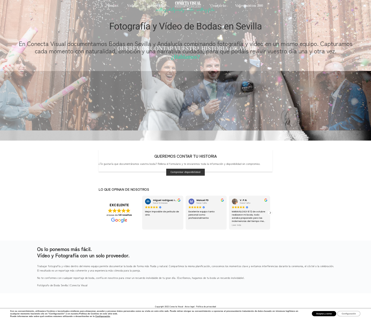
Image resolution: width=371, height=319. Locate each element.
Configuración (96, 316)
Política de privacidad (206, 306)
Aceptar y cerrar (325, 313)
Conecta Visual (176, 306)
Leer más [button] (193, 225)
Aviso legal (189, 306)
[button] (270, 213)
